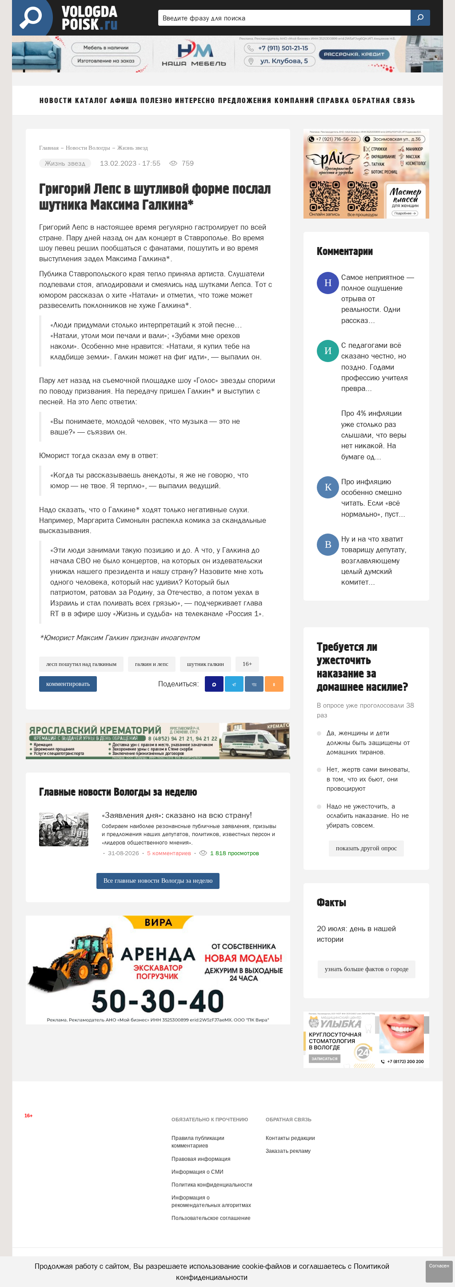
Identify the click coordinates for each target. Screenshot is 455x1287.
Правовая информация (201, 1159)
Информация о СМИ (198, 1172)
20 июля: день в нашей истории (356, 934)
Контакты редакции (290, 1138)
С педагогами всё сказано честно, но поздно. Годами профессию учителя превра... (374, 367)
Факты (331, 903)
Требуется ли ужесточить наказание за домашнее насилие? (362, 667)
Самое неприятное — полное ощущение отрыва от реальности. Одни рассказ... (377, 299)
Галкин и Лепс (151, 664)
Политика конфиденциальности (212, 1185)
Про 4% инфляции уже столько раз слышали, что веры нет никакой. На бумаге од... (374, 435)
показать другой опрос (366, 848)
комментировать (68, 684)
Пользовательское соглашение (211, 1218)
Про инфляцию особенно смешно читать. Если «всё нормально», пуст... (373, 497)
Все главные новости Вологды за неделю (158, 880)
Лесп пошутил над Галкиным (81, 664)
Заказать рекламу (288, 1151)
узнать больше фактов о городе (366, 969)
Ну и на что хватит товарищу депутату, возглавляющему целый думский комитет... (374, 560)
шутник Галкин (205, 664)
